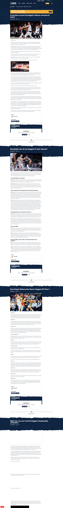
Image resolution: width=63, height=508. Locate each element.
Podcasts (23, 3)
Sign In (52, 3)
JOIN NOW (50, 11)
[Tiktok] (50, 0)
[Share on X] (12, 121)
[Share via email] (14, 121)
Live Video (39, 0)
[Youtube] (49, 0)
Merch (31, 3)
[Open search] (52, 0)
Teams (19, 3)
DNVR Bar (43, 0)
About (35, 3)
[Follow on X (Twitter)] (13, 257)
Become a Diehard (24, 134)
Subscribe (47, 3)
